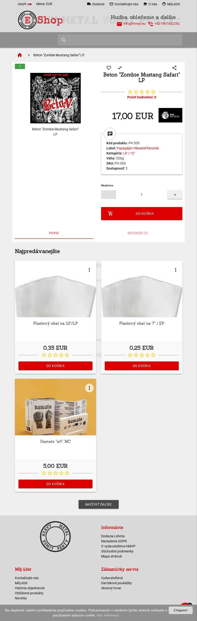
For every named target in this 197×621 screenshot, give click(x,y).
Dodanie (96, 4)
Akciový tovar (111, 588)
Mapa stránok (111, 556)
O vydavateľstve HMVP (118, 546)
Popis (54, 233)
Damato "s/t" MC (55, 441)
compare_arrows (120, 67)
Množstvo (107, 185)
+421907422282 (167, 23)
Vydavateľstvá (112, 578)
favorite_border (108, 67)
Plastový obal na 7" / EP (141, 323)
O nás (150, 4)
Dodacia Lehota (113, 536)
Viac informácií (108, 615)
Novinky (21, 598)
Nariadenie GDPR (114, 541)
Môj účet (171, 4)
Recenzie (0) (138, 233)
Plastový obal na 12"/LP (55, 323)
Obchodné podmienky (117, 551)
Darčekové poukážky (116, 583)
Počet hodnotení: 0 (141, 97)
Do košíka (131, 213)
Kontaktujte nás (123, 4)
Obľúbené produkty (29, 593)
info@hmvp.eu (134, 23)
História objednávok (30, 588)
